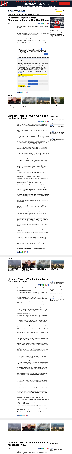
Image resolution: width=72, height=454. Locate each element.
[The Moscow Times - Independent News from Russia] (16, 10)
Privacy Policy (25, 55)
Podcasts (34, 14)
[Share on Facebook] (39, 23)
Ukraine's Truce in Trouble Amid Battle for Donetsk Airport (28, 116)
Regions (18, 14)
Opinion (26, 14)
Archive (38, 14)
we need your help (21, 72)
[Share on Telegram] (42, 23)
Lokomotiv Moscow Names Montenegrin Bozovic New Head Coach (28, 18)
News (10, 14)
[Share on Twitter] (40, 23)
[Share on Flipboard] (47, 23)
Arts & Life (30, 14)
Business (22, 14)
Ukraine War (14, 14)
